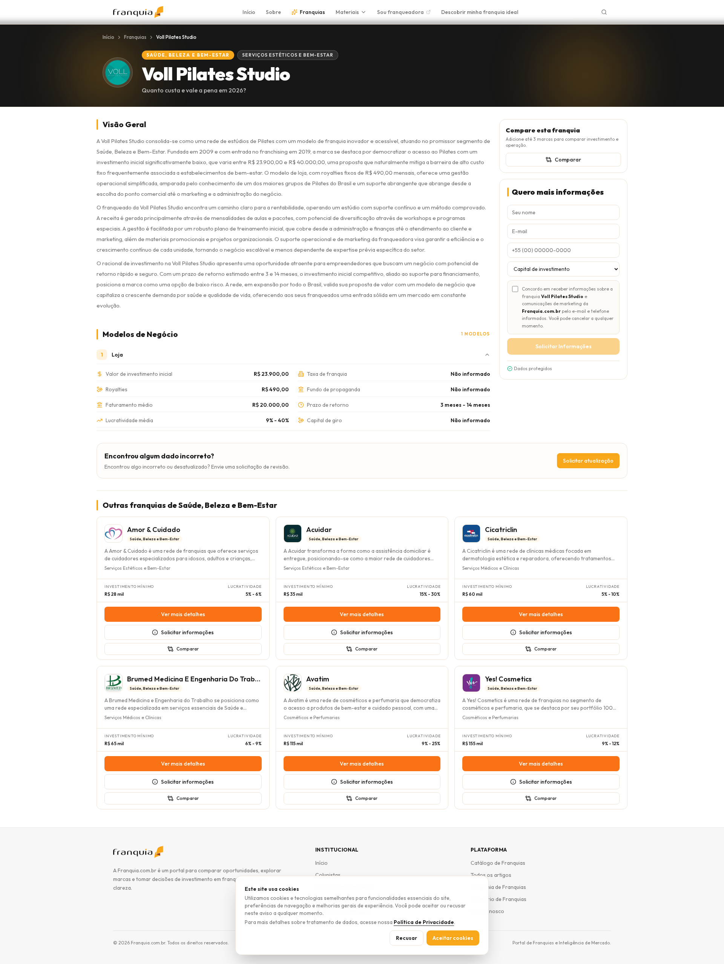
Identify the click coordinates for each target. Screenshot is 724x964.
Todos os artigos (491, 875)
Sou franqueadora (400, 12)
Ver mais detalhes (183, 614)
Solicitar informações (187, 632)
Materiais (347, 12)
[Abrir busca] (604, 12)
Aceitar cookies (453, 938)
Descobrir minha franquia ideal (479, 12)
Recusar (406, 938)
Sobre (273, 12)
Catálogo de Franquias (498, 862)
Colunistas (328, 875)
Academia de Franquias (498, 887)
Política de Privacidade (424, 922)
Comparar (568, 159)
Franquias (312, 12)
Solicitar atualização (588, 460)
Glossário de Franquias (498, 899)
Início (248, 12)
